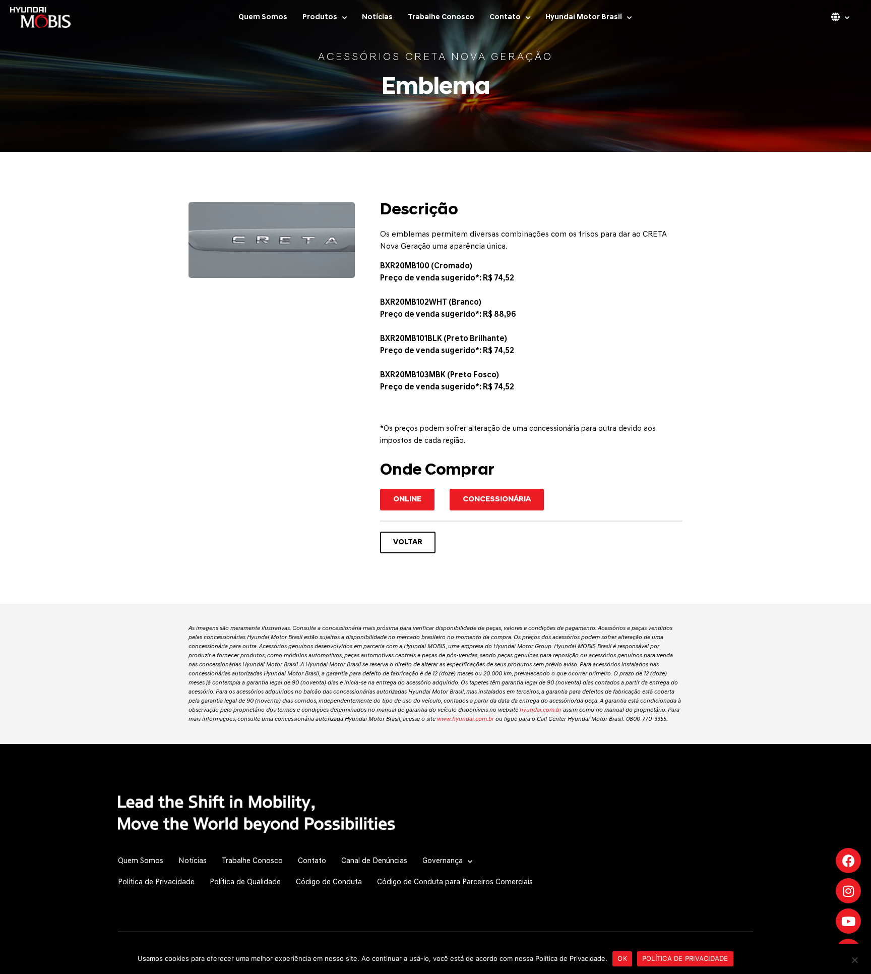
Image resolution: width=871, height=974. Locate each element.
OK (622, 958)
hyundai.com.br (541, 710)
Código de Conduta (329, 882)
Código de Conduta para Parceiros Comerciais (455, 882)
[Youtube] (848, 921)
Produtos (319, 17)
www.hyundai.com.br (465, 719)
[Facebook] (848, 860)
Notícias (377, 17)
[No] (854, 959)
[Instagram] (848, 890)
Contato (505, 17)
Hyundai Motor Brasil (583, 17)
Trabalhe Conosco (441, 17)
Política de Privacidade (156, 882)
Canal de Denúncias (374, 861)
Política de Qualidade (245, 882)
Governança (442, 861)
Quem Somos (262, 17)
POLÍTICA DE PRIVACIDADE (685, 958)
